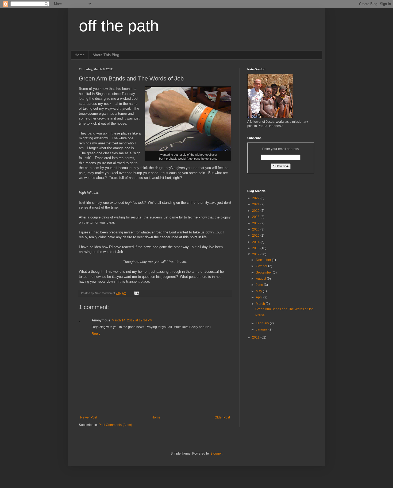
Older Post (222, 417)
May (259, 291)
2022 (256, 198)
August (261, 278)
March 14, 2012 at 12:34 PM (132, 320)
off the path (119, 26)
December (264, 260)
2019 (256, 211)
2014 (256, 242)
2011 (256, 337)
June (260, 285)
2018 (256, 217)
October (262, 266)
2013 (256, 248)
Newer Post (88, 417)
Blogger (216, 453)
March (261, 304)
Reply (96, 334)
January (262, 329)
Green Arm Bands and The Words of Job (284, 309)
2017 (256, 223)
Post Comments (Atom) (115, 425)
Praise (260, 315)
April (259, 297)
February (263, 323)
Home (80, 55)
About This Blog (106, 55)
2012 (256, 254)
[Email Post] (136, 293)
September (264, 272)
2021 (256, 204)
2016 (256, 229)
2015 (256, 235)
